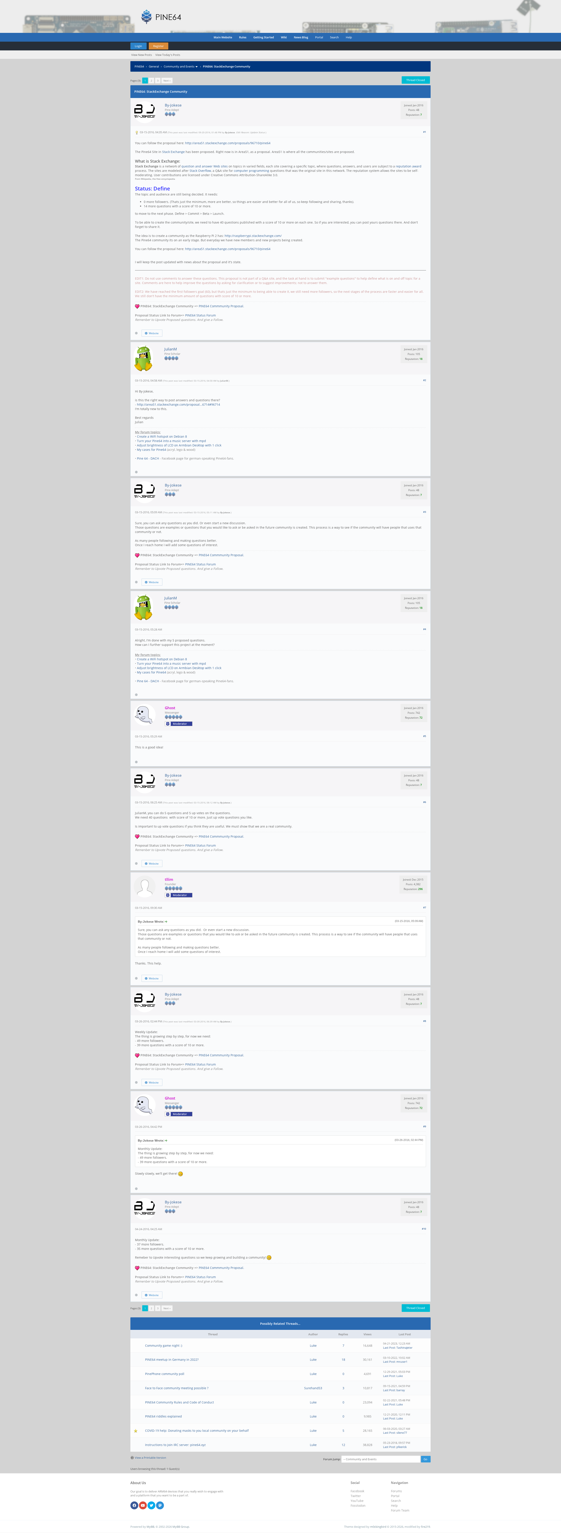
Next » (166, 80)
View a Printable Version (150, 1458)
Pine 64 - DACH (148, 458)
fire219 (425, 1527)
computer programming (251, 171)
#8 (424, 1021)
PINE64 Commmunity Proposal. (221, 306)
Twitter (356, 1496)
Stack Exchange (173, 152)
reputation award (408, 166)
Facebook (357, 1491)
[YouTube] (143, 1506)
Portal (319, 37)
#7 (424, 907)
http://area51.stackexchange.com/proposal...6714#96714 (178, 404)
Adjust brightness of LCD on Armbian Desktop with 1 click (179, 445)
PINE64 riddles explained (163, 1416)
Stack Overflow (200, 171)
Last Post (389, 1348)
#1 (424, 131)
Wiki (284, 37)
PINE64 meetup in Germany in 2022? (172, 1359)
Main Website (223, 37)
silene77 (401, 1433)
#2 (424, 380)
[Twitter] (151, 1506)
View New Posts (141, 55)
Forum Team (400, 1510)
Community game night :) (163, 1345)
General (154, 66)
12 (343, 1445)
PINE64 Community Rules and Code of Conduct (179, 1402)
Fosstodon (358, 1505)
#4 (424, 629)
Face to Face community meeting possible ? (176, 1388)
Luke (313, 1345)
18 (343, 1359)
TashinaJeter (404, 1348)
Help (349, 37)
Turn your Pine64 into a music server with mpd (171, 441)
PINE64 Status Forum (200, 315)
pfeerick (401, 1447)
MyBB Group (180, 1527)
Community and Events (179, 66)
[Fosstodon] (160, 1506)
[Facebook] (134, 1506)
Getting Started (263, 37)
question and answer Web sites (204, 166)
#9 (424, 1126)
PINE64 (139, 66)
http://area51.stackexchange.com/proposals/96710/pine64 (227, 143)
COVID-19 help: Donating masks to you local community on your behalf (197, 1430)
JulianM (170, 349)
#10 (424, 1228)
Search (334, 37)
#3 (424, 511)
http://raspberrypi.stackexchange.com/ (253, 236)
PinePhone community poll (164, 1374)
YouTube (357, 1501)
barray (400, 1390)
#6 (424, 802)
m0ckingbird (378, 1527)
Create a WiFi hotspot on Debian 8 (162, 436)
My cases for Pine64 (151, 450)
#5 (424, 736)
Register (158, 46)
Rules (242, 37)
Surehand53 (313, 1388)
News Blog (301, 37)
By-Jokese (173, 105)
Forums (396, 1491)
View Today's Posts (167, 55)
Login (138, 46)
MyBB (150, 1527)
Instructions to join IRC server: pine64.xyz (175, 1445)
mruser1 (401, 1362)
